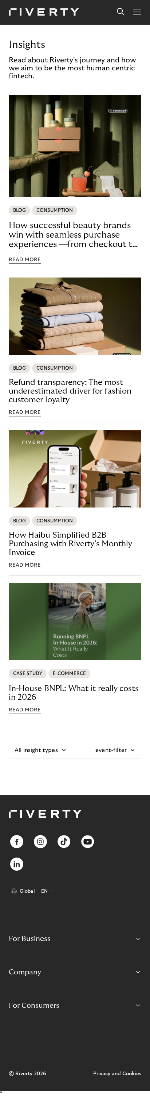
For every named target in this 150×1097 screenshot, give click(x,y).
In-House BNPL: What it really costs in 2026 (73, 693)
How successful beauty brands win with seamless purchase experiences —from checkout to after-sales (73, 235)
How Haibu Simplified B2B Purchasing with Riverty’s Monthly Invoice (70, 543)
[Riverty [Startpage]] (44, 12)
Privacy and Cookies (117, 1073)
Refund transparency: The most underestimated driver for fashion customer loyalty (70, 391)
